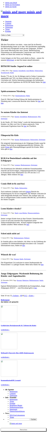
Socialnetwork (5, 72)
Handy (17, 213)
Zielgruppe (9, 27)
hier (44, 82)
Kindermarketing (20, 95)
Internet (15, 70)
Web (39, 116)
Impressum (13, 409)
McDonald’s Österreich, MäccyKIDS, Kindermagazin (17, 353)
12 (26, 296)
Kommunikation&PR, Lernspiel (11, 380)
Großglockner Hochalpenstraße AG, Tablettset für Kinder (18, 325)
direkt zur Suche (11, 7)
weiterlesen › (5, 330)
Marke (28, 95)
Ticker (7, 29)
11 (24, 296)
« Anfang (15, 296)
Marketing (25, 280)
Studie (12, 72)
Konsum (16, 259)
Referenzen (9, 25)
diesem (28, 192)
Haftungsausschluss (16, 407)
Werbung (27, 238)
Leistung (8, 23)
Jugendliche (22, 70)
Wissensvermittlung (33, 213)
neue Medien (30, 70)
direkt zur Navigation (12, 5)
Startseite (8, 21)
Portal (7, 147)
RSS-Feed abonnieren (17, 415)
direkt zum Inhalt (11, 3)
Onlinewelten (39, 70)
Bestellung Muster (16, 405)
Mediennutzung (32, 116)
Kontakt (8, 31)
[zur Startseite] (16, 423)
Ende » (31, 296)
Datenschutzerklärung (17, 411)
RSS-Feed (10, 60)
